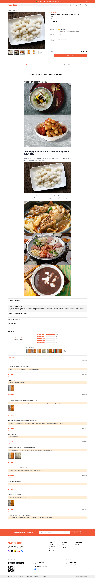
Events (53, 8)
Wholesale (77, 547)
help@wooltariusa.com (42, 566)
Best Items (19, 8)
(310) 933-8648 (41, 562)
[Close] (86, 1)
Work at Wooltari (52, 550)
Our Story (51, 544)
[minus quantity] (52, 45)
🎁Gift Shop (67, 8)
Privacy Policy (21, 576)
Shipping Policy (37, 576)
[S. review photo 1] (11, 408)
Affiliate (44, 576)
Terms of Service (11, 576)
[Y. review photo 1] (11, 388)
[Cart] (86, 5)
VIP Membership (52, 548)
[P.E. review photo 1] (11, 503)
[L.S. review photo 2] (18, 455)
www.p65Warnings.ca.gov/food (38, 309)
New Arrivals (31, 8)
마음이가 (51, 18)
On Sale (25, 8)
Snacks (9, 10)
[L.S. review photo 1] (11, 455)
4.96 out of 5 (23, 338)
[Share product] (85, 14)
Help (63, 544)
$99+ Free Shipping (39, 8)
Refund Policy (29, 576)
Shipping (64, 547)
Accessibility (40, 569)
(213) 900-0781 (72, 562)
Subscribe (75, 532)
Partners (77, 544)
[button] (52, 24)
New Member (60, 8)
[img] (11, 361)
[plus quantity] (56, 45)
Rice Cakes (15, 10)
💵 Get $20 (48, 8)
